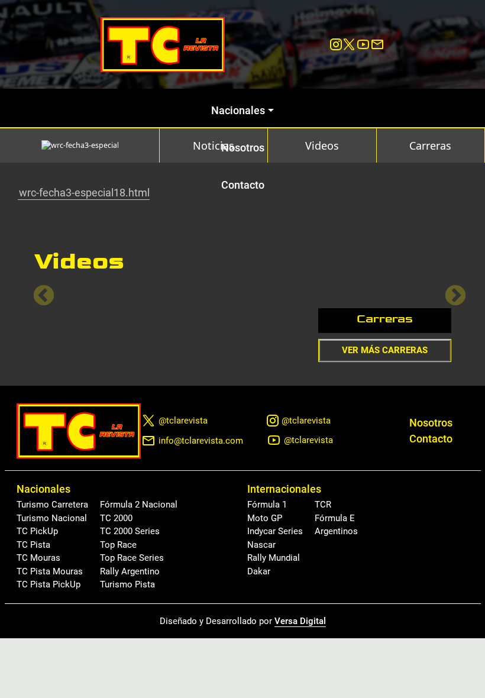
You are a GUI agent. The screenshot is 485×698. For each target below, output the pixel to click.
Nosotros (242, 147)
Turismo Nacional (52, 518)
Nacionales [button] (238, 110)
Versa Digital (300, 621)
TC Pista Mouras (50, 571)
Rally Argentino (130, 571)
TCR (323, 504)
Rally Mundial (273, 557)
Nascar (261, 544)
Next (449, 290)
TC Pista (33, 544)
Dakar (258, 571)
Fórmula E (335, 518)
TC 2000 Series (130, 531)
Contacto (242, 185)
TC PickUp (37, 531)
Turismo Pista (127, 584)
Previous (38, 290)
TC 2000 (116, 518)
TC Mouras (38, 557)
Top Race (118, 544)
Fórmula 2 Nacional (138, 504)
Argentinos (336, 531)
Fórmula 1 (267, 504)
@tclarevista (183, 420)
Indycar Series (275, 531)
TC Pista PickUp (48, 584)
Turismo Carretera (52, 504)
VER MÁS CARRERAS (385, 350)
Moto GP (264, 518)
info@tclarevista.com (201, 440)
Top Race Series (132, 557)
